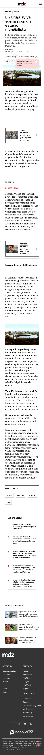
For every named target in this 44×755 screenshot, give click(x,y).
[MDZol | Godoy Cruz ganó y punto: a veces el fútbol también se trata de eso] (36, 135)
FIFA (8, 502)
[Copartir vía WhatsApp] (7, 61)
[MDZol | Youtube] (25, 724)
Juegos (26, 682)
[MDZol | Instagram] (19, 724)
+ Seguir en (9, 56)
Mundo (8, 12)
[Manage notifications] (38, 744)
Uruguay (20, 495)
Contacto (27, 702)
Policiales (6, 678)
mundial (32, 495)
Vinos (4, 689)
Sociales (6, 692)
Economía (6, 675)
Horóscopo (27, 675)
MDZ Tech (27, 685)
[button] (40, 4)
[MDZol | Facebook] (13, 724)
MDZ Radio (27, 678)
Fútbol (9, 495)
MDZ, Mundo (10, 49)
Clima (25, 671)
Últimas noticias (9, 671)
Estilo (4, 685)
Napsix (26, 689)
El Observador (11, 188)
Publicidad (27, 699)
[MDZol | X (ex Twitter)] (31, 724)
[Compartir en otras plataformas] (12, 61)
